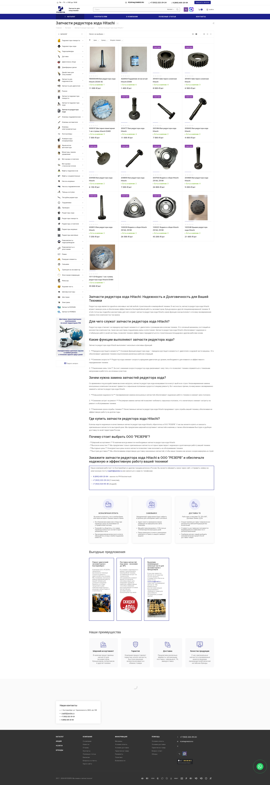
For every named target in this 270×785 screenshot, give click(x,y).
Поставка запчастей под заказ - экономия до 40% (129, 564)
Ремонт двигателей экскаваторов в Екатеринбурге (100, 564)
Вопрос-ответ (157, 751)
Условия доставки (122, 748)
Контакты (86, 751)
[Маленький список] (192, 34)
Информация (121, 737)
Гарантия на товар (122, 751)
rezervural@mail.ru (153, 581)
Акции (59, 741)
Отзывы (86, 748)
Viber (186, 9)
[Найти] (177, 9)
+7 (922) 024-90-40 (101, 484)
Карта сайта (87, 764)
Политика (118, 757)
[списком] (207, 34)
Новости (86, 744)
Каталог (60, 737)
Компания (87, 737)
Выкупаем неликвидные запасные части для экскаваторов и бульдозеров (155, 566)
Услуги (59, 746)
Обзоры (154, 754)
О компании (87, 741)
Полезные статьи (89, 754)
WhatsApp (191, 9)
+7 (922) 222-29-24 (158, 2)
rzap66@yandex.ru (114, 471)
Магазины (118, 741)
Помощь (156, 737)
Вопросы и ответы (90, 761)
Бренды (59, 750)
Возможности (120, 761)
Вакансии (86, 757)
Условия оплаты (121, 744)
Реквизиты (119, 754)
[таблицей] (210, 34)
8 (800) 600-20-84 (180, 3)
